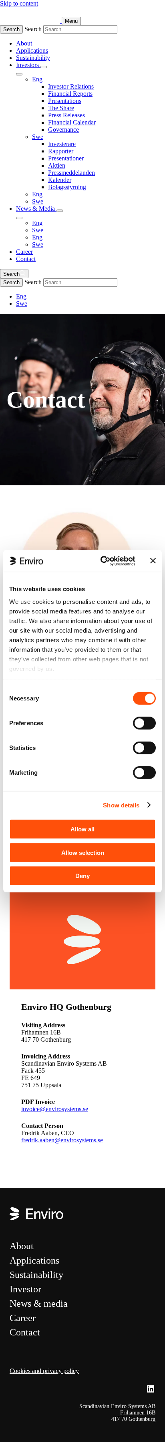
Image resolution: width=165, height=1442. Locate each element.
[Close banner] (153, 561)
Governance (63, 129)
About (24, 43)
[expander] (43, 67)
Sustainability (33, 57)
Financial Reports (70, 93)
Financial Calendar (72, 122)
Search (11, 29)
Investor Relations (71, 86)
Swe (37, 136)
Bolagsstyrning (67, 187)
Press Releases (66, 115)
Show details (121, 804)
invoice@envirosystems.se (54, 1109)
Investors (28, 64)
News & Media (36, 208)
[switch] (144, 723)
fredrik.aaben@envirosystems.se (62, 1140)
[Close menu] (19, 74)
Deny (82, 875)
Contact (26, 258)
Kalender (59, 179)
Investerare (62, 143)
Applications (32, 50)
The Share (61, 108)
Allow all (82, 829)
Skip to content (19, 3)
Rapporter (60, 151)
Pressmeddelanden (71, 172)
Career (24, 251)
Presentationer (66, 158)
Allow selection (82, 852)
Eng (37, 79)
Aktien (56, 165)
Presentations (64, 100)
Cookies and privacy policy (44, 1370)
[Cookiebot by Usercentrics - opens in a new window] (102, 561)
